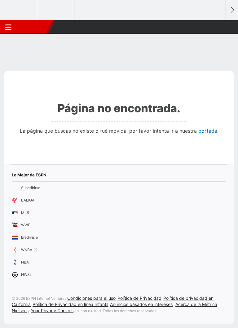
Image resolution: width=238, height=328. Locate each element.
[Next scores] (232, 10)
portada (207, 131)
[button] (217, 27)
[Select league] (19, 10)
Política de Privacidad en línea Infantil (70, 304)
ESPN (32, 27)
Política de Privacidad (139, 298)
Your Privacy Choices (52, 310)
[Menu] (8, 27)
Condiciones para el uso (91, 298)
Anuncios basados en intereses (141, 304)
